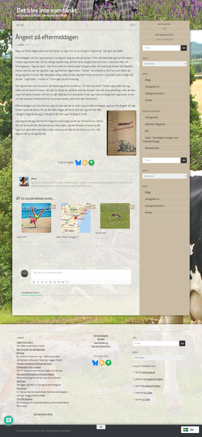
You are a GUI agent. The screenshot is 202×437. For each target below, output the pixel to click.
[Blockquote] (59, 282)
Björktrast (101, 232)
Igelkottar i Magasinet (155, 124)
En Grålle (148, 392)
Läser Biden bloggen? (67, 236)
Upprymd (21, 236)
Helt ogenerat (151, 117)
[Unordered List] (54, 282)
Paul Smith (22, 388)
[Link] (63, 282)
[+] (67, 282)
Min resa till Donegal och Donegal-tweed (35, 374)
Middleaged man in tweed (29, 367)
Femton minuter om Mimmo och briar (34, 363)
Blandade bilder (152, 148)
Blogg (20, 25)
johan (21, 45)
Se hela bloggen (101, 335)
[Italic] (38, 282)
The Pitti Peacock (24, 399)
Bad (147, 131)
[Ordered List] (50, 282)
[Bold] (34, 282)
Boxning (20, 353)
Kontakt (148, 100)
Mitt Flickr (21, 381)
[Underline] (42, 282)
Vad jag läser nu (152, 86)
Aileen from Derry (25, 342)
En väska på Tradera (153, 379)
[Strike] (46, 282)
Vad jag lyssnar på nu (154, 93)
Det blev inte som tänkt (47, 10)
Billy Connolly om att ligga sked (31, 349)
